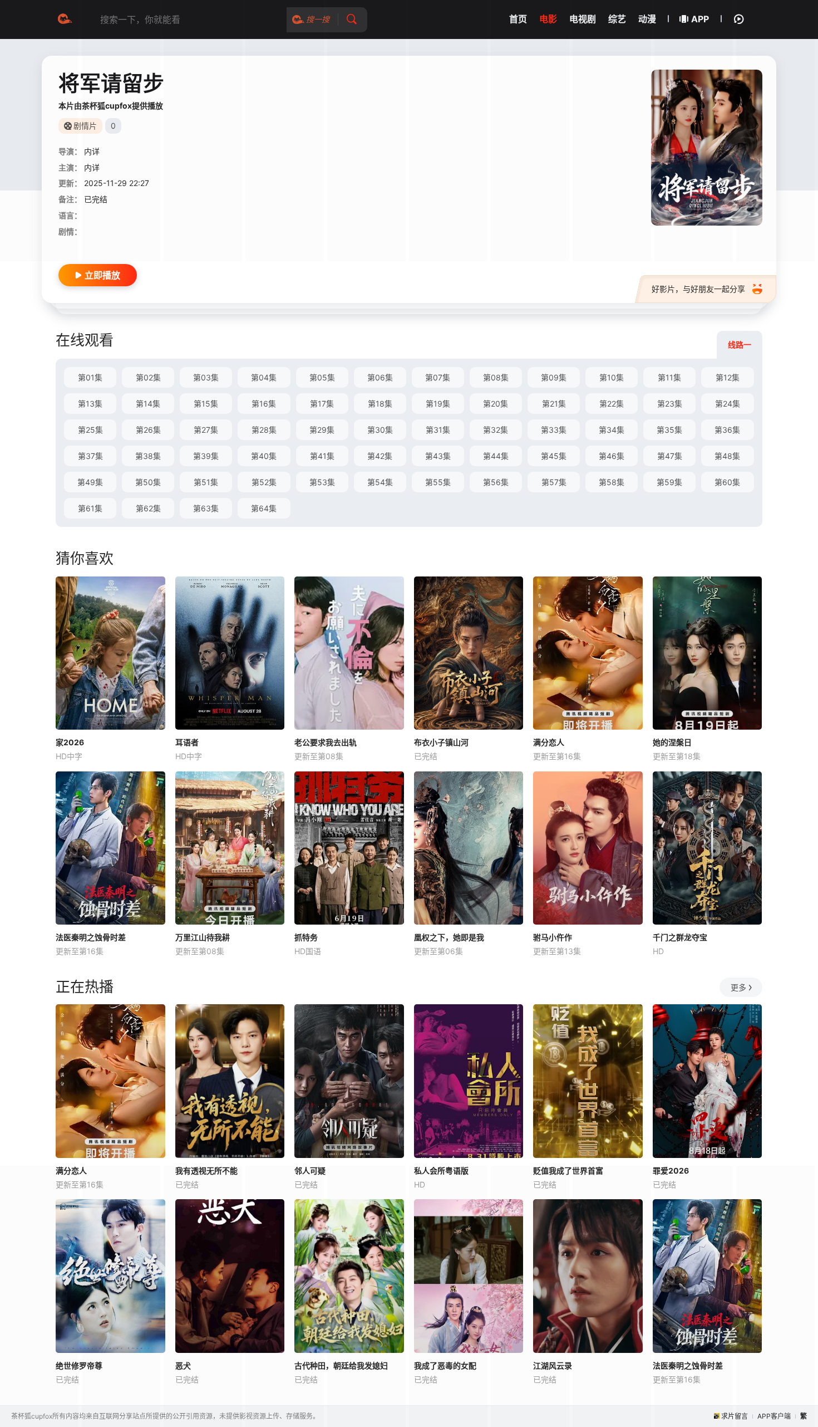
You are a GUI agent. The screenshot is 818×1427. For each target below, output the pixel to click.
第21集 (554, 403)
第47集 (669, 456)
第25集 (90, 429)
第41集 (322, 456)
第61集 (90, 508)
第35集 (669, 429)
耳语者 (187, 742)
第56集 (496, 482)
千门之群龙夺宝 (680, 937)
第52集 (264, 482)
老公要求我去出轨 (325, 742)
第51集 (206, 482)
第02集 (148, 377)
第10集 (611, 377)
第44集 (496, 456)
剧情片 (85, 125)
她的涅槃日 (672, 742)
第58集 (611, 482)
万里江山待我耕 (202, 937)
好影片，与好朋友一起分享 (698, 289)
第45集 (553, 456)
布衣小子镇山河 (441, 742)
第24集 (727, 403)
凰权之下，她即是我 (449, 937)
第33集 (553, 429)
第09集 (553, 377)
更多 (738, 987)
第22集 (611, 403)
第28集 (264, 429)
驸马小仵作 (552, 937)
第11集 (669, 377)
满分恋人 (548, 742)
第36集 (727, 429)
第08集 (496, 377)
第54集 (380, 482)
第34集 (611, 429)
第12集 (728, 377)
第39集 (206, 456)
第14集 (148, 403)
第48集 (727, 456)
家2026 (70, 742)
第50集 (148, 482)
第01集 (90, 377)
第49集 (90, 482)
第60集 (727, 482)
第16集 (264, 403)
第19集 (438, 403)
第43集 (438, 456)
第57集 (553, 482)
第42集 (379, 456)
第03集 (206, 377)
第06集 (380, 377)
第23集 (669, 403)
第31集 (438, 429)
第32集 (495, 429)
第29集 (321, 429)
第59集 (669, 482)
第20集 (495, 403)
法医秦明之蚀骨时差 (91, 937)
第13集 (90, 403)
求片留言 (734, 1416)
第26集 (148, 429)
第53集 (322, 482)
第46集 (611, 456)
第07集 (437, 377)
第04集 (264, 377)
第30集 (380, 429)
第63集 (206, 508)
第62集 (148, 508)
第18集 (380, 403)
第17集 (322, 403)
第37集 (90, 456)
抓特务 (306, 937)
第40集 (264, 456)
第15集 (206, 403)
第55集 (438, 482)
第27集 (206, 429)
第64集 (264, 508)
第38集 (148, 456)
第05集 (322, 377)
